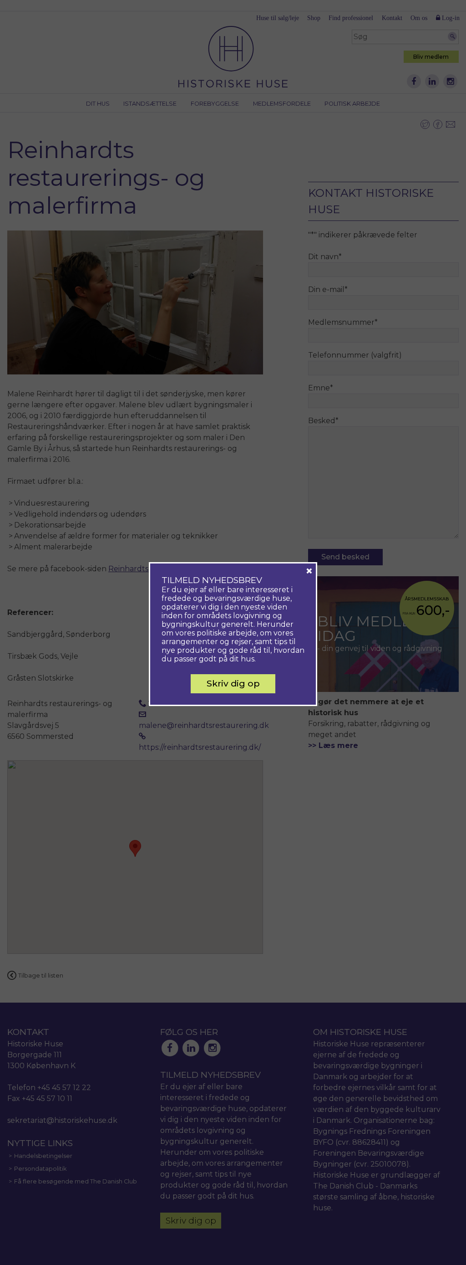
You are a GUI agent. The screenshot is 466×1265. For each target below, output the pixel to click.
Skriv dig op (233, 683)
